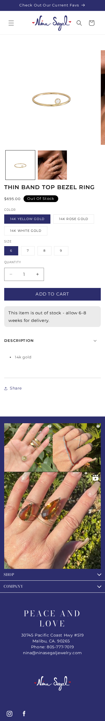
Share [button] (16, 388)
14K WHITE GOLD (25, 231)
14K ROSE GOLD (73, 219)
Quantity (12, 262)
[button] (11, 23)
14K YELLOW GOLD (27, 219)
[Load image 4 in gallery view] (52, 165)
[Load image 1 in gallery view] (20, 165)
